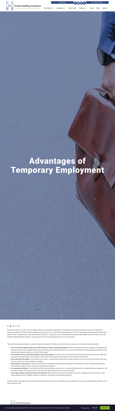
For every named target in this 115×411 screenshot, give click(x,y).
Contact (105, 8)
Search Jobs (73, 8)
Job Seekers (49, 8)
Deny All (94, 407)
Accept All (105, 407)
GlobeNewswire (22, 334)
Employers (62, 8)
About (92, 8)
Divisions (83, 8)
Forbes (31, 368)
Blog (98, 8)
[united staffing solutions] (7, 326)
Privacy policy (85, 408)
